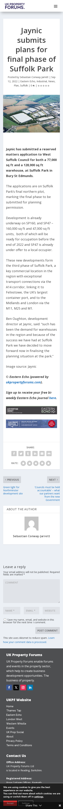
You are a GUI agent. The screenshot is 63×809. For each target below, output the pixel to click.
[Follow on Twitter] (16, 687)
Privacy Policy (14, 741)
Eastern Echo (27, 81)
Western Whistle (16, 723)
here (52, 398)
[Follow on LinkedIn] (30, 687)
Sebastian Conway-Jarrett (34, 77)
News (51, 81)
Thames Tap (13, 710)
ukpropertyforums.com (23, 382)
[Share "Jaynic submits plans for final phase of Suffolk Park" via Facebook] (14, 453)
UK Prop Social (15, 732)
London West (14, 719)
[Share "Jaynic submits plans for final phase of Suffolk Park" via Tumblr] (27, 453)
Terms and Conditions (19, 745)
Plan (16, 85)
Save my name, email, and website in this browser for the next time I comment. (28, 621)
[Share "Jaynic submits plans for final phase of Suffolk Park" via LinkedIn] (34, 453)
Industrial (42, 81)
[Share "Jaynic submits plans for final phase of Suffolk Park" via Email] (42, 453)
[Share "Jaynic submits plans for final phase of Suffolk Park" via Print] (49, 453)
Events (10, 728)
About (9, 736)
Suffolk (24, 85)
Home (9, 706)
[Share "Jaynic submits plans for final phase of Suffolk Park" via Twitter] (21, 453)
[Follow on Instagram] (23, 687)
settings (38, 796)
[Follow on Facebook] (9, 687)
